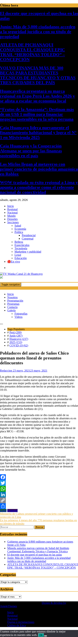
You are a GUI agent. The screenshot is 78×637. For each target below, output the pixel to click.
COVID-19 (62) (18, 345)
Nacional (12, 212)
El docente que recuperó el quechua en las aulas (34, 554)
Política (19, 232)
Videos (18, 316)
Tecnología (21, 248)
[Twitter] (39, 483)
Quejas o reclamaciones (20, 622)
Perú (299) (15, 332)
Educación (21, 258)
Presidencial (29, 235)
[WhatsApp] (39, 489)
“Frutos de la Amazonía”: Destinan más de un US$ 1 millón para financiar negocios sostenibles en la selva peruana (37, 114)
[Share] (39, 506)
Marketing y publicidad (28, 251)
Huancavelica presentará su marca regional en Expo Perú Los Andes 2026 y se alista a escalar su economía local (37, 96)
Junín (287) (15, 335)
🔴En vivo (13, 261)
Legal (18, 254)
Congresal (27, 238)
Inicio (10, 206)
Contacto (12, 307)
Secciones (13, 222)
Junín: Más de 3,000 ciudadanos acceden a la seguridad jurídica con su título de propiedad (37, 31)
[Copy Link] (39, 500)
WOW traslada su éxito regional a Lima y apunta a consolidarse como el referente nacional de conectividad (39, 187)
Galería (11, 310)
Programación (15, 300)
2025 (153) (15, 342)
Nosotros (12, 297)
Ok (41, 635)
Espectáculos (22, 245)
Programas (13, 303)
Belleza (19, 241)
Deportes (12, 219)
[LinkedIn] (39, 494)
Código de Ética (16, 625)
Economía (20, 228)
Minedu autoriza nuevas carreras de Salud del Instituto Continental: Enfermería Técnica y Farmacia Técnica (38, 550)
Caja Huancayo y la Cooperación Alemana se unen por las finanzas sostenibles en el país (31, 151)
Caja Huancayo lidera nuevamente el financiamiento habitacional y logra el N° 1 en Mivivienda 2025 (38, 132)
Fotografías (21, 313)
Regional (12, 209)
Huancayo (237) (18, 338)
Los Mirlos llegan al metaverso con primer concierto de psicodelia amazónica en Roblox (39, 169)
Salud (18, 225)
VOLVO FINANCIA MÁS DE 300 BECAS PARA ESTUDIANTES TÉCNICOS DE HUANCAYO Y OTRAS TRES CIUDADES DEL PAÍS (37, 75)
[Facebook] (39, 477)
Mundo (11, 215)
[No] (45, 635)
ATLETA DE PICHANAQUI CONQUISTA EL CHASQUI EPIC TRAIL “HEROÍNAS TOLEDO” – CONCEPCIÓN (32, 52)
